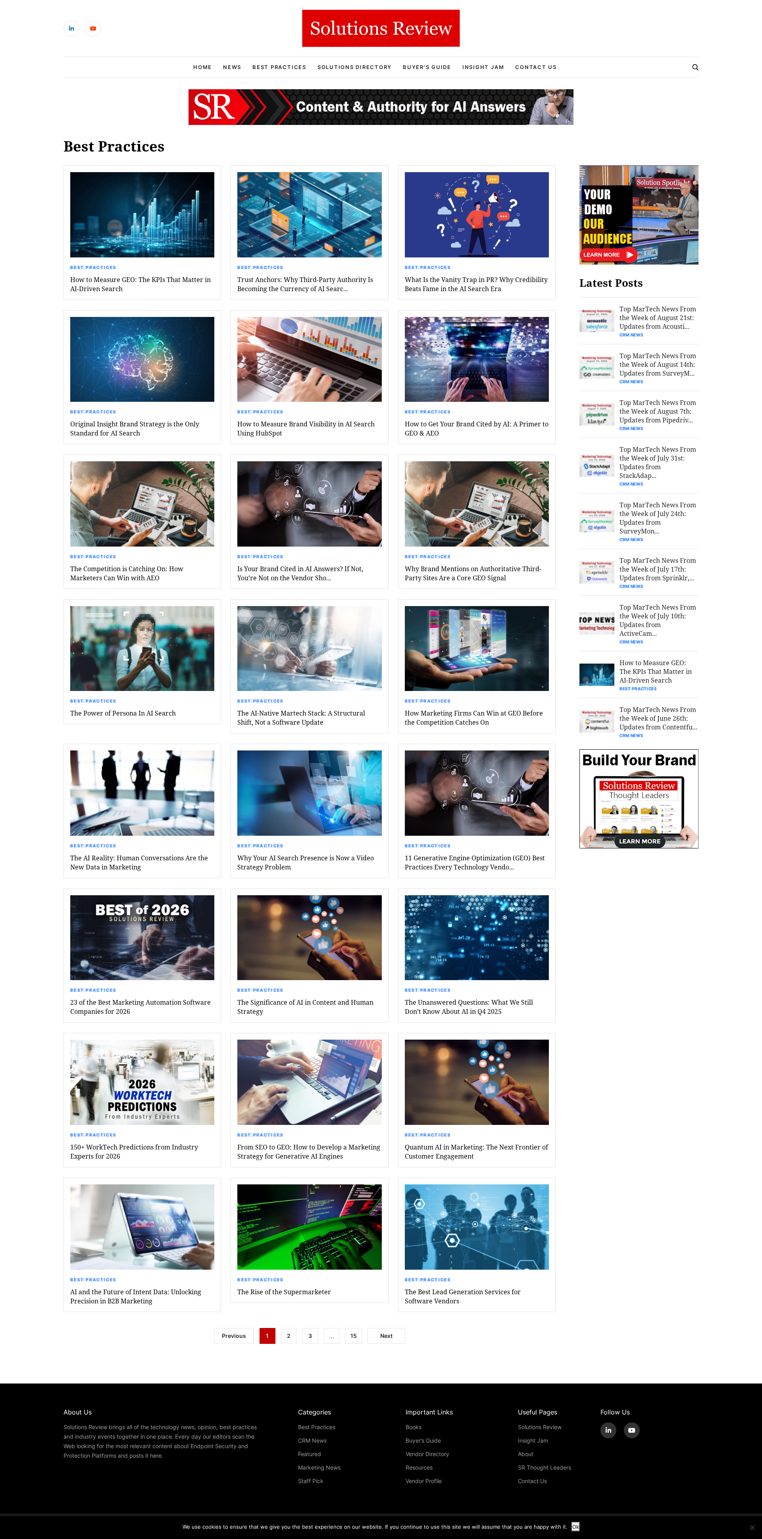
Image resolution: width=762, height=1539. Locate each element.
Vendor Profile (424, 1481)
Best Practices (279, 67)
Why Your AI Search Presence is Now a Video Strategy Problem (305, 862)
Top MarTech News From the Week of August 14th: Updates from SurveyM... (658, 364)
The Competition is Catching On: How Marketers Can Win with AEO (126, 573)
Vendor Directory (427, 1454)
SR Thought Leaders (544, 1467)
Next (386, 1335)
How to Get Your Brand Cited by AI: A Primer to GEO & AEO (476, 428)
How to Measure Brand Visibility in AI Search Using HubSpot (306, 428)
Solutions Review (540, 1427)
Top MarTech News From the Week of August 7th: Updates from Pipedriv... (658, 411)
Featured (309, 1454)
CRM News (631, 335)
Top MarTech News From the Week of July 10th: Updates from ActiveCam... (658, 620)
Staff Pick (310, 1481)
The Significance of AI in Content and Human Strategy (305, 1006)
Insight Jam (483, 67)
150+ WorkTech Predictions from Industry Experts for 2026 (134, 1151)
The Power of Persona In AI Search (123, 713)
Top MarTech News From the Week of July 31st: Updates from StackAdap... (658, 462)
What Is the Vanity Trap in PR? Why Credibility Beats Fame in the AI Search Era (476, 284)
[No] (752, 1527)
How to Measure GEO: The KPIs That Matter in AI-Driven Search (140, 284)
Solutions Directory (355, 67)
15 (353, 1335)
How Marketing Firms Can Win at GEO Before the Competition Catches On (474, 717)
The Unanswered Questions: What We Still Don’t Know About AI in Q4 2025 (469, 1006)
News (232, 67)
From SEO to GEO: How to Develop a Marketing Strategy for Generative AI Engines (308, 1151)
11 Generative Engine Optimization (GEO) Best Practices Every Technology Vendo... (475, 862)
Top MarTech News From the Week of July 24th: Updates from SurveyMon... (658, 518)
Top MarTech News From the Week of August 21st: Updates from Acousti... (658, 317)
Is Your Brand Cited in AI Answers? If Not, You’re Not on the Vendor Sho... (300, 573)
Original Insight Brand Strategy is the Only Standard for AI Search (134, 428)
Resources (419, 1467)
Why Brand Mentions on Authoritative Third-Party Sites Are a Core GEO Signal (473, 573)
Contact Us (536, 67)
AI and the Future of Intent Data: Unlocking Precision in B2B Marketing (135, 1296)
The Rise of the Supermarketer (284, 1292)
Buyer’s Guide (427, 67)
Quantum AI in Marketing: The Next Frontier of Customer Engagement (476, 1151)
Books (413, 1427)
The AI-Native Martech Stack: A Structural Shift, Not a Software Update (301, 717)
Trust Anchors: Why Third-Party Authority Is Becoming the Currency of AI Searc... (305, 284)
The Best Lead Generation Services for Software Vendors (463, 1296)
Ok (575, 1527)
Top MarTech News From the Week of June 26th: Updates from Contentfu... (658, 718)
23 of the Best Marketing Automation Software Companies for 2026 (140, 1006)
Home (202, 67)
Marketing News (319, 1467)
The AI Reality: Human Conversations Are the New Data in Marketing (139, 862)
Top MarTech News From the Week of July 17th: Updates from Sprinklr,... (658, 569)
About (525, 1454)
